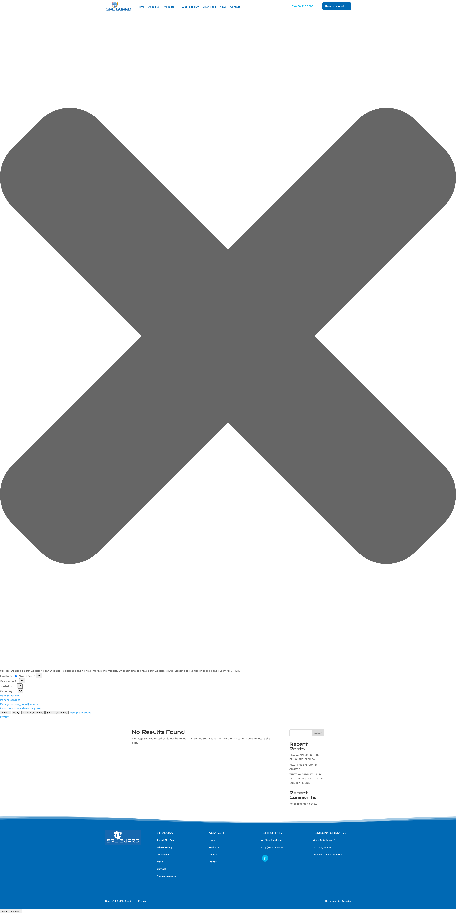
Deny (16, 712)
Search (318, 733)
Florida (213, 861)
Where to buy (190, 6)
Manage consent (10, 911)
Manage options (9, 695)
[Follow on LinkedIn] (265, 858)
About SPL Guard (166, 840)
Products (168, 6)
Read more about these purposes (20, 708)
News (223, 6)
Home (141, 6)
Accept (5, 712)
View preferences (33, 712)
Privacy (4, 716)
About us (153, 6)
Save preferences (57, 712)
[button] (228, 336)
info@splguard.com (271, 840)
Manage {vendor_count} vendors (19, 704)
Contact (235, 6)
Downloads (209, 6)
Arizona (213, 854)
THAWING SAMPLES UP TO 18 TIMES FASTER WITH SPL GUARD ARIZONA (306, 778)
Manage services (10, 699)
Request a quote (166, 876)
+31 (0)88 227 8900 (272, 847)
